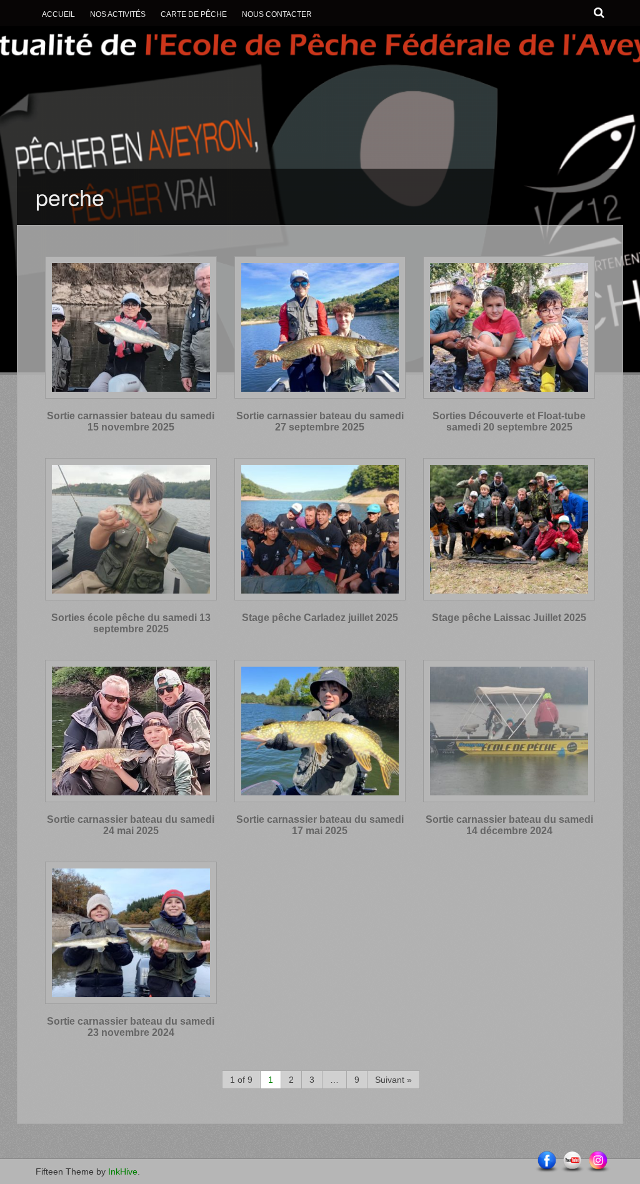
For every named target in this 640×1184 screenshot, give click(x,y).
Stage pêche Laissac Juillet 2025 (509, 617)
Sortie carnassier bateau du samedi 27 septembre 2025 (320, 421)
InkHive (123, 1172)
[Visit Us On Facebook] (546, 1162)
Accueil (58, 14)
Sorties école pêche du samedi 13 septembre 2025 (131, 623)
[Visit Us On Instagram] (598, 1162)
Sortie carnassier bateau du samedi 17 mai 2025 (320, 825)
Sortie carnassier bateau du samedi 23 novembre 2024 (130, 1027)
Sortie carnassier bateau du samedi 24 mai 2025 (130, 825)
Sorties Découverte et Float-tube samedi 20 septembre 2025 (509, 421)
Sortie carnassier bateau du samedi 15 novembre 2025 (130, 421)
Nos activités (118, 14)
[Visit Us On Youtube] (572, 1162)
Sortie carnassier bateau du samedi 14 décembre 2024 (509, 825)
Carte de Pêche (194, 14)
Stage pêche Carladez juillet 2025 (320, 617)
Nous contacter (277, 14)
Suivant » (393, 1080)
